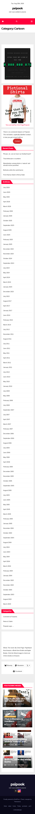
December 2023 (8, 291)
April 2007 (6, 419)
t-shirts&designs (17, 810)
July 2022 (6, 296)
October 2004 (7, 533)
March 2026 (7, 206)
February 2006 (8, 467)
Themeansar (17, 801)
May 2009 (6, 396)
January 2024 (7, 287)
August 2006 (7, 443)
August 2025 (7, 230)
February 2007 (8, 429)
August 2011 (7, 339)
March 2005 (7, 514)
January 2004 (7, 575)
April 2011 (6, 358)
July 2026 (6, 187)
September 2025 (8, 225)
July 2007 (6, 414)
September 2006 (8, 438)
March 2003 (7, 604)
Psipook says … (8, 626)
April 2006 (6, 462)
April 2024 (6, 277)
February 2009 (8, 400)
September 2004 (8, 537)
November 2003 (8, 585)
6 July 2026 (10, 704)
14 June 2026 (10, 724)
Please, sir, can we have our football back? (17, 154)
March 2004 (7, 566)
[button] (16, 21)
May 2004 (6, 556)
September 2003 (8, 594)
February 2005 (8, 519)
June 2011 (6, 348)
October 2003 (7, 590)
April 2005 (6, 509)
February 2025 (8, 239)
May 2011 (6, 353)
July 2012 (6, 329)
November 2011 (8, 334)
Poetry (19, 806)
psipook (17, 8)
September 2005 (8, 485)
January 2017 (7, 310)
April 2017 (6, 306)
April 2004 (6, 561)
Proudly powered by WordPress (12, 799)
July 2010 (6, 372)
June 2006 (6, 452)
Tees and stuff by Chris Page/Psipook (17, 125)
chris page (20, 704)
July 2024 (6, 268)
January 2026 (7, 216)
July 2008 (6, 405)
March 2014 (7, 325)
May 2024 (6, 272)
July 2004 (6, 547)
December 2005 (8, 471)
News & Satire (8, 621)
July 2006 (6, 448)
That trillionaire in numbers (12, 158)
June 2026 (6, 192)
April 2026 (6, 201)
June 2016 (6, 315)
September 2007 (8, 410)
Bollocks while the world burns (13, 170)
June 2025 (6, 235)
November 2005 (8, 476)
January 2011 (7, 367)
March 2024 (7, 282)
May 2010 (6, 381)
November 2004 (8, 528)
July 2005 (6, 495)
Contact (17, 141)
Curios (14, 806)
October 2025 (7, 220)
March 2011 (7, 362)
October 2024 (7, 258)
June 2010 (6, 377)
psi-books (24, 806)
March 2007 (7, 424)
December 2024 (8, 249)
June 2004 (6, 552)
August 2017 (7, 301)
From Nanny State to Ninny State (14, 175)
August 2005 (7, 490)
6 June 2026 (10, 744)
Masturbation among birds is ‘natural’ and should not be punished (17, 741)
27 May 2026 (10, 765)
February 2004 (8, 571)
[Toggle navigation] (32, 21)
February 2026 (8, 211)
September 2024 (8, 263)
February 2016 (8, 320)
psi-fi (30, 806)
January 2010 (7, 386)
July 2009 (6, 391)
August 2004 (7, 542)
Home (5, 806)
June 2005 (6, 500)
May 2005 (6, 504)
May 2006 (6, 457)
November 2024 (8, 254)
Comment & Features (10, 616)
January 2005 (7, 523)
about (9, 806)
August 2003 (7, 599)
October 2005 (7, 481)
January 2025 (7, 244)
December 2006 (8, 433)
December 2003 (8, 580)
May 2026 (6, 197)
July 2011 (6, 343)
